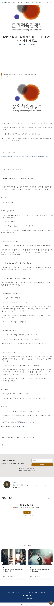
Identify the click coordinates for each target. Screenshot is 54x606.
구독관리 (38, 2)
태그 (8, 77)
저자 (14, 2)
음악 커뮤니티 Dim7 (21, 592)
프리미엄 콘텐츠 (28, 2)
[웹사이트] (13, 487)
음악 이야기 (22, 44)
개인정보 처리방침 (32, 592)
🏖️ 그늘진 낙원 (6, 2)
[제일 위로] (33, 604)
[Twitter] (27, 604)
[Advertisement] (27, 59)
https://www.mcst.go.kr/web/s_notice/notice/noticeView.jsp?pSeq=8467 (25, 157)
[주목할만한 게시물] (50, 552)
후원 (13, 592)
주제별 (20, 2)
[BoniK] (6, 484)
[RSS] (30, 595)
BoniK (14, 482)
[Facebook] (21, 604)
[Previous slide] (1, 563)
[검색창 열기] (48, 2)
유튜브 (8, 592)
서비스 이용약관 (43, 592)
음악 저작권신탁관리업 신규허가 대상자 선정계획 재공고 (20, 74)
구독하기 (42, 464)
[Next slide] (52, 563)
